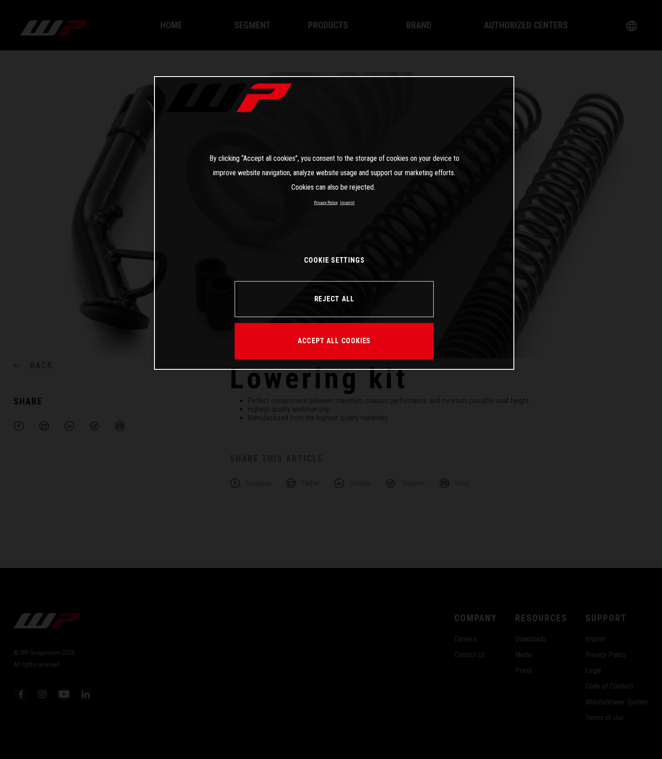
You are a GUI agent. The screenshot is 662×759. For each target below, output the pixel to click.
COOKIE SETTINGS (334, 260)
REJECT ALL (334, 299)
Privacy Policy (326, 202)
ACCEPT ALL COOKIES (334, 340)
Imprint (347, 202)
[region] (334, 223)
